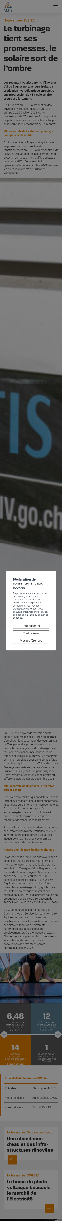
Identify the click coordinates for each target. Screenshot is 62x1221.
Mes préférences (31, 640)
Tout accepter (31, 626)
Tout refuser (31, 633)
